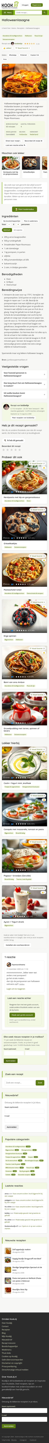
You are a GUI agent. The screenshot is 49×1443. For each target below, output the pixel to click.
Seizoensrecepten (8, 39)
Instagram (23, 1440)
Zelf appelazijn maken (21, 1249)
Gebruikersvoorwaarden (12, 1360)
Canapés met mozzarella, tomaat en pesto (24, 829)
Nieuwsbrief (7, 1340)
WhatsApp (12, 55)
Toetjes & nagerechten (12, 787)
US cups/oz (18, 230)
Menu (9, 12)
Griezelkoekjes (10, 543)
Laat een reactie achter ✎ (15, 145)
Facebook (33, 1440)
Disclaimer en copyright (12, 1363)
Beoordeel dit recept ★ (33, 141)
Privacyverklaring (9, 1366)
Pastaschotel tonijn (13, 590)
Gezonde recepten (26, 1175)
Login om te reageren (16, 989)
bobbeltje (25, 405)
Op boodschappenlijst (11, 221)
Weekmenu (7, 1350)
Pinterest (23, 55)
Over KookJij (7, 1323)
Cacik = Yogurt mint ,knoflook (17, 783)
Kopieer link (35, 55)
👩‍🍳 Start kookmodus (24, 209)
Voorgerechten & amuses (30, 787)
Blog (4, 1333)
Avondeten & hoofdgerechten (12, 36)
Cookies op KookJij (9, 1356)
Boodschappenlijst (10, 1346)
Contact (5, 1326)
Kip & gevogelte (26, 1171)
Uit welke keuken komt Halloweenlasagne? (14, 394)
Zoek (40, 1083)
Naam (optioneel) (10, 1049)
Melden (21, 984)
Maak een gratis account (22, 1015)
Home (13, 28)
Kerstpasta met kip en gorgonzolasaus (22, 497)
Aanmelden (10, 1061)
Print (5, 59)
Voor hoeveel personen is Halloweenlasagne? (15, 374)
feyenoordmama (18, 965)
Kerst (28, 501)
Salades (10, 1175)
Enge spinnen (10, 636)
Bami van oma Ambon (14, 682)
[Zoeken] (44, 12)
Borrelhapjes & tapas (34, 1160)
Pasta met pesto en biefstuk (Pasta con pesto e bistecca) (26, 1279)
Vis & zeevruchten (14, 1160)
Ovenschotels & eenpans (35, 593)
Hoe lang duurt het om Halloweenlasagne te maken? (23, 384)
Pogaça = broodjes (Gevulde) (17, 875)
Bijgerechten (9, 640)
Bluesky (14, 1440)
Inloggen (25, 5)
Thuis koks (6, 1353)
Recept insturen (8, 1343)
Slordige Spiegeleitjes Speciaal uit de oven (27, 1268)
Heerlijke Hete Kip (19, 1289)
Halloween (28, 36)
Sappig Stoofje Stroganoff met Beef (26, 1258)
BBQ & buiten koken (14, 1168)
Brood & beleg (20, 833)
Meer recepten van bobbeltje (23, 418)
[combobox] (28, 12)
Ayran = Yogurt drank (14, 922)
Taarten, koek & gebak (24, 879)
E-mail (27, 1049)
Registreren (36, 5)
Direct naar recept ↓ (13, 141)
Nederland (34, 134)
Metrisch (7, 230)
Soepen (32, 1157)
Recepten (20, 28)
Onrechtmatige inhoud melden (15, 1370)
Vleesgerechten (29, 1150)
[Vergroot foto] (5, 94)
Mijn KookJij (7, 1336)
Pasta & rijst (39, 36)
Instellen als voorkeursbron (17, 945)
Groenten (11, 1171)
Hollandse (23, 134)
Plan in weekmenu (31, 221)
